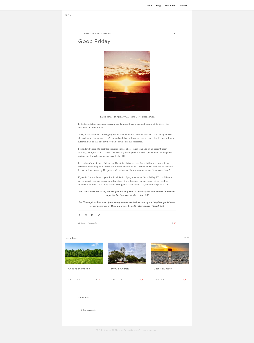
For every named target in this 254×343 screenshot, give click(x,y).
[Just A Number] (170, 253)
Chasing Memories (79, 268)
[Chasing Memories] (84, 253)
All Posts (68, 15)
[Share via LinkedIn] (92, 214)
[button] (186, 15)
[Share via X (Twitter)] (86, 214)
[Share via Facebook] (79, 214)
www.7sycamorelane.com (146, 330)
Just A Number (163, 268)
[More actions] (174, 33)
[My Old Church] (127, 253)
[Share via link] (98, 214)
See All (186, 238)
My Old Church (120, 268)
